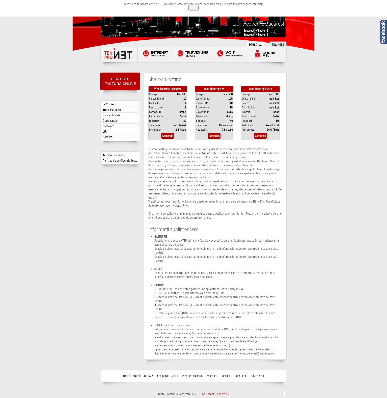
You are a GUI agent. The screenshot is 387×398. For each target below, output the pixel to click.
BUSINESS (278, 45)
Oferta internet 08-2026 (138, 376)
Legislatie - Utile (167, 376)
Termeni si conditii (114, 155)
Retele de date (112, 115)
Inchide (193, 8)
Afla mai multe (193, 12)
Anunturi (212, 376)
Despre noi (240, 376)
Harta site (257, 376)
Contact (107, 137)
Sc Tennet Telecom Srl (215, 394)
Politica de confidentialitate (120, 160)
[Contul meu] (267, 54)
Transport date (112, 110)
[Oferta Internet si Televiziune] (119, 54)
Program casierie (192, 376)
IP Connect (109, 104)
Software (108, 126)
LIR (105, 131)
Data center (110, 121)
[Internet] (156, 54)
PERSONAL (255, 45)
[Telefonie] (230, 54)
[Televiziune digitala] (193, 54)
